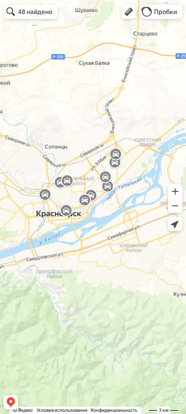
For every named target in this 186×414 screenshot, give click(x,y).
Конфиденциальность (114, 410)
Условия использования (62, 410)
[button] (128, 12)
